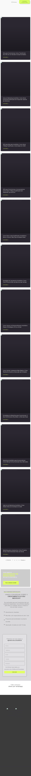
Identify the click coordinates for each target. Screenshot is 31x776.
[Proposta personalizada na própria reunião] (4, 619)
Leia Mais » (6, 57)
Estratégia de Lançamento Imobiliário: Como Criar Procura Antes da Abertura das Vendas (15, 281)
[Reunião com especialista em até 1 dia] (4, 615)
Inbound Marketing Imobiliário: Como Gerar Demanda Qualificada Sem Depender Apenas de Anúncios (15, 99)
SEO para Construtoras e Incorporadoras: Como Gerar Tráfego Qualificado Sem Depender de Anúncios (14, 191)
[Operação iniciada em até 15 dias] (4, 624)
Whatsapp (15, 2)
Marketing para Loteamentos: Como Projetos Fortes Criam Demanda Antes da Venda (15, 550)
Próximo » (23, 560)
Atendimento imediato (12, 612)
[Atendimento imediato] (4, 611)
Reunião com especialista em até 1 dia (17, 615)
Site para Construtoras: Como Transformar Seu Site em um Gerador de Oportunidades (14, 53)
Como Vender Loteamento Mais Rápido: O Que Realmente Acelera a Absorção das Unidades (15, 371)
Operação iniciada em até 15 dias (16, 625)
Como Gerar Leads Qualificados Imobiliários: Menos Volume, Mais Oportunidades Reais (15, 236)
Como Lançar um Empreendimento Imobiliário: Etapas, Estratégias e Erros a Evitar (15, 326)
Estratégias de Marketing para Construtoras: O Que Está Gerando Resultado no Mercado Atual (15, 416)
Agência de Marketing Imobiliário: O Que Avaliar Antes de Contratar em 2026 (13, 506)
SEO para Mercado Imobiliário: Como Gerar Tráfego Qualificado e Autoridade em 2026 (14, 145)
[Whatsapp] (12, 2)
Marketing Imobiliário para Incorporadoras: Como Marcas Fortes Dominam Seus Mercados (15, 461)
